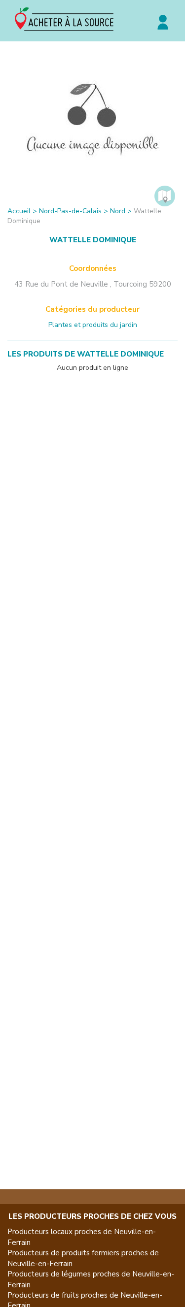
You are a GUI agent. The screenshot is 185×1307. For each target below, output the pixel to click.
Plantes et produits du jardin (92, 324)
